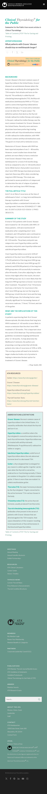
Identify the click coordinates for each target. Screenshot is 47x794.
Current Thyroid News (14, 583)
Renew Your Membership (15, 639)
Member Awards (13, 687)
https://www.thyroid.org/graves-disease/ (22, 385)
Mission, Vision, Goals (14, 710)
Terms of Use (18, 744)
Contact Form (12, 735)
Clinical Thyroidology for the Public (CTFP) (21, 678)
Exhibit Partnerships (14, 558)
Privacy (9, 744)
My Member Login (13, 636)
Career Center (12, 571)
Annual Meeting (12, 552)
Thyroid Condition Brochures (17, 589)
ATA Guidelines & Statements (17, 672)
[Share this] (12, 52)
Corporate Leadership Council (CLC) (19, 651)
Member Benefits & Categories (17, 642)
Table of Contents (12, 33)
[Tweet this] (17, 52)
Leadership (11, 713)
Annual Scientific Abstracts (16, 555)
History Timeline (12, 574)
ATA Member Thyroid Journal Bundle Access (22, 669)
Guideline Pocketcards (14, 675)
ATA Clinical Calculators (15, 567)
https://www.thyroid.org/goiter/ (25, 378)
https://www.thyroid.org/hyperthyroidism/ (23, 393)
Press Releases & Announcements (18, 586)
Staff (8, 716)
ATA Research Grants (14, 690)
